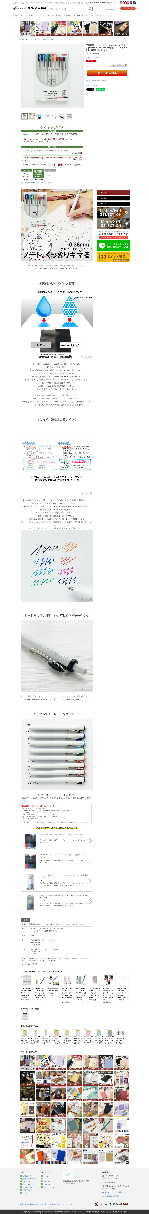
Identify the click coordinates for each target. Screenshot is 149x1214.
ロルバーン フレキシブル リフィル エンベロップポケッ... (109, 1042)
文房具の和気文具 (26, 39)
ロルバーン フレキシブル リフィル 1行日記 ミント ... (99, 1041)
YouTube (47, 1181)
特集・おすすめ (82, 15)
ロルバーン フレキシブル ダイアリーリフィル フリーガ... (25, 1042)
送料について (26, 1176)
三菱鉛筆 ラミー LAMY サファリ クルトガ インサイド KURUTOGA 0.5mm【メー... (40, 993)
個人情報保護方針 (33, 1204)
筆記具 (31, 15)
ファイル (50, 15)
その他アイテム (69, 15)
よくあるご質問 (27, 1187)
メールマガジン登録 (50, 1187)
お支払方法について (29, 1179)
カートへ (103, 192)
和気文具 (29, 8)
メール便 (26, 150)
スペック (103, 204)
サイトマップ (67, 1204)
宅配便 (25, 164)
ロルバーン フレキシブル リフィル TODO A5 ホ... (46, 1041)
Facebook (47, 1184)
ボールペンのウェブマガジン (60, 39)
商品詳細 (103, 198)
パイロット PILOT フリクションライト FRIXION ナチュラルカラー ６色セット (94, 993)
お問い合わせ (26, 1190)
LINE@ (24, 1193)
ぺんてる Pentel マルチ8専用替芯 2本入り (53, 991)
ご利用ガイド (111, 3)
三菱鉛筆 (45, 39)
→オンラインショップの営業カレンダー (115, 1192)
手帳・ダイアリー (21, 15)
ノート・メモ (40, 15)
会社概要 (23, 1204)
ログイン (97, 9)
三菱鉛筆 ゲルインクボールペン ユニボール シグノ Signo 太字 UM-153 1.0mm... (122, 993)
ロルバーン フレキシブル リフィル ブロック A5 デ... (78, 1041)
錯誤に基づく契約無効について (51, 1204)
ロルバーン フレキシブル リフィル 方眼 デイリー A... (88, 1041)
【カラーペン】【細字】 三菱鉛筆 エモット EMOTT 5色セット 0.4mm (26, 993)
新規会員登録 (112, 9)
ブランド (106, 15)
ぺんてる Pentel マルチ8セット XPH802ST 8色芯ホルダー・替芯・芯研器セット (81, 993)
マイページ (104, 9)
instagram (47, 1176)
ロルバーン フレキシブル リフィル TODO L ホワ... (35, 1041)
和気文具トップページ (111, 1204)
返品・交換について (29, 1184)
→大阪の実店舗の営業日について (113, 1196)
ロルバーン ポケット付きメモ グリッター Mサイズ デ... (120, 1041)
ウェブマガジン (95, 15)
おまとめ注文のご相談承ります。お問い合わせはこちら (37, 183)
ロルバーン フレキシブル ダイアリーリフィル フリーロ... (67, 1042)
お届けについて (27, 1181)
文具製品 (59, 15)
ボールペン (37, 39)
